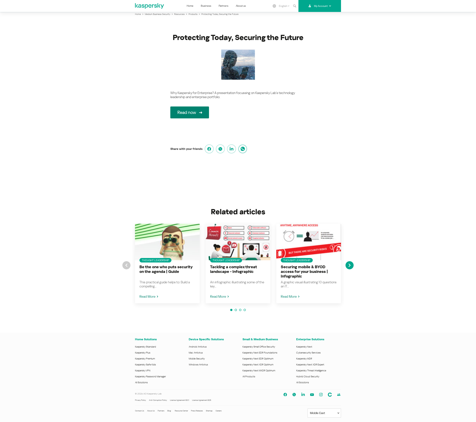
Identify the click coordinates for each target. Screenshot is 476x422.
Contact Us (139, 411)
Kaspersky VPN (142, 370)
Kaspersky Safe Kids (145, 364)
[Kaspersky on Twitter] (294, 394)
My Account (321, 5)
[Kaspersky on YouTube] (312, 394)
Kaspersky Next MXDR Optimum (258, 370)
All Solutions (141, 382)
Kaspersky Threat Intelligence (311, 370)
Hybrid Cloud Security (307, 376)
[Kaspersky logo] (149, 6)
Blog (169, 411)
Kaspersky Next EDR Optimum (257, 358)
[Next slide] (349, 265)
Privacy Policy (140, 400)
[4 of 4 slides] (244, 310)
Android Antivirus (198, 346)
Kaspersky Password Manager (150, 376)
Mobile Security (197, 358)
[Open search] (294, 5)
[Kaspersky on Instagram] (321, 394)
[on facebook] (209, 148)
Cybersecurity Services (308, 352)
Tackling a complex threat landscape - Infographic (233, 269)
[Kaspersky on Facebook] (285, 394)
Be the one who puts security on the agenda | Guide (165, 269)
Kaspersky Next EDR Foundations (259, 352)
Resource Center (181, 411)
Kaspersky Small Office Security (258, 346)
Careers (219, 411)
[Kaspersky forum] (339, 394)
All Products (248, 376)
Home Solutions (146, 339)
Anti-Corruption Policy (158, 400)
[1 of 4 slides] (231, 310)
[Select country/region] (274, 5)
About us (241, 5)
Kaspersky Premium (145, 358)
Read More (147, 296)
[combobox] (284, 6)
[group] (167, 263)
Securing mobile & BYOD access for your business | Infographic (304, 271)
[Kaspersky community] (330, 394)
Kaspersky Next (304, 346)
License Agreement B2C (179, 400)
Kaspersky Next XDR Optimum (257, 364)
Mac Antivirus (196, 352)
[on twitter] (220, 148)
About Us (151, 411)
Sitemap (209, 411)
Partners (223, 5)
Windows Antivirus (198, 364)
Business (206, 5)
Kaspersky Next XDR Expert (310, 364)
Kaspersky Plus (142, 352)
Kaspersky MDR (304, 358)
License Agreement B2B (201, 400)
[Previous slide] (126, 265)
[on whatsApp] (242, 148)
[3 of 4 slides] (240, 310)
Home (190, 5)
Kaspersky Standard (145, 346)
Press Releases (197, 411)
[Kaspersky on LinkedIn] (303, 394)
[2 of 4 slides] (236, 310)
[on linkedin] (231, 148)
